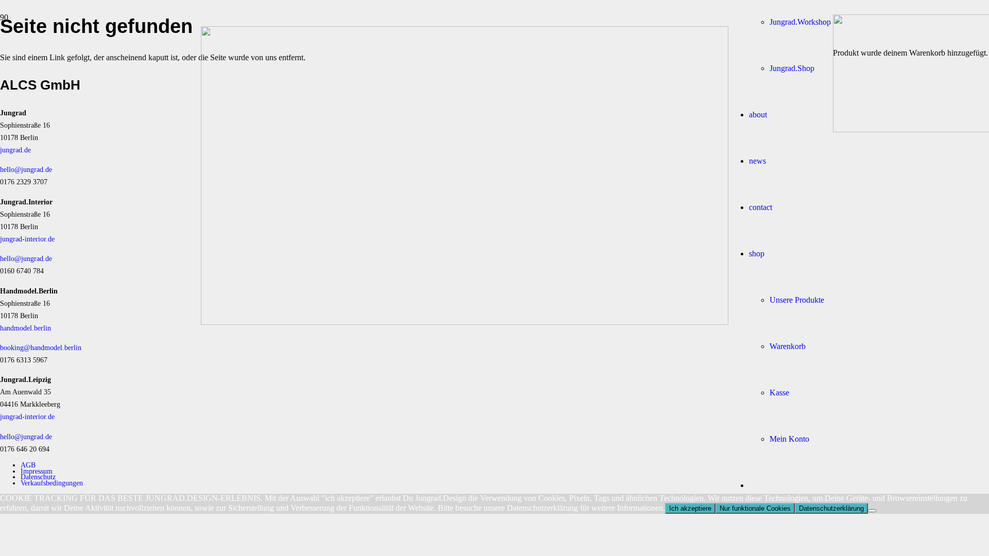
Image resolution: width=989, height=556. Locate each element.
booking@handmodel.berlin (40, 347)
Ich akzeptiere (690, 508)
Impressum (37, 471)
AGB (28, 465)
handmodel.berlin (25, 328)
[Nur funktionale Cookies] (872, 510)
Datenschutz (38, 477)
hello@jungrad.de (26, 169)
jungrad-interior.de (27, 239)
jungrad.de (15, 150)
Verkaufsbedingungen (52, 483)
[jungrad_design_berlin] (464, 322)
